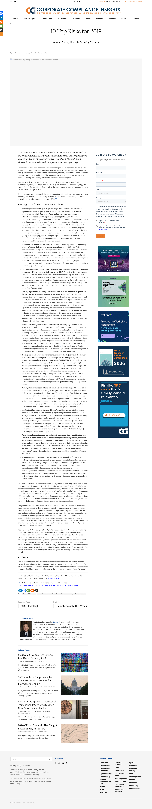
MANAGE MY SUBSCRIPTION (133, 1)
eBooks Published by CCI (105, 781)
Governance (119, 771)
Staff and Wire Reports (27, 661)
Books (87, 19)
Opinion (132, 763)
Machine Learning (66, 594)
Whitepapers (134, 789)
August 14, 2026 (41, 731)
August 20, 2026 (41, 661)
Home (12, 24)
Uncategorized (135, 777)
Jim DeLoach (16, 53)
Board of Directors (29, 594)
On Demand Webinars (119, 790)
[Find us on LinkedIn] (77, 1)
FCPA (102, 789)
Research (76, 19)
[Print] (32, 590)
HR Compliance (121, 779)
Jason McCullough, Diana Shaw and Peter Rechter (35, 711)
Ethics (102, 786)
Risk (46, 53)
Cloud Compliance (44, 594)
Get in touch (28, 779)
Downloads (61, 19)
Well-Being (133, 786)
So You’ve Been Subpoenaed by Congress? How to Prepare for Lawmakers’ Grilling (35, 680)
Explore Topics (29, 19)
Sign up (28, 781)
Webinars (112, 19)
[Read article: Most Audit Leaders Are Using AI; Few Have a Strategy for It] (74, 662)
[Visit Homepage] (76, 9)
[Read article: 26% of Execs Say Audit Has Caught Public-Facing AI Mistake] (74, 733)
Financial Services (118, 764)
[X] (36, 590)
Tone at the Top (80, 594)
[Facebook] (24, 590)
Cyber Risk (55, 594)
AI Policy (26, 766)
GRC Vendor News (119, 775)
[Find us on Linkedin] (63, 763)
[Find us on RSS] (80, 1)
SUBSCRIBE (102, 1)
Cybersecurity (105, 774)
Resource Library (133, 770)
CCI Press (104, 763)
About (15, 19)
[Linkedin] (20, 590)
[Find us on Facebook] (55, 763)
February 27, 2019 (30, 53)
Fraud (117, 768)
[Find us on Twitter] (74, 1)
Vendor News (47, 19)
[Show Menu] (11, 1)
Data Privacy (105, 777)
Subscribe (135, 19)
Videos (123, 19)
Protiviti (56, 622)
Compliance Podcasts (105, 770)
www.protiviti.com (55, 578)
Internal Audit (120, 782)
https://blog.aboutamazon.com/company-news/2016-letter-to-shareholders (48, 585)
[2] (60, 346)
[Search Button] (15, 1)
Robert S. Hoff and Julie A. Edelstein (31, 687)
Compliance (105, 766)
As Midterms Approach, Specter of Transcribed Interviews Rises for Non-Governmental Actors (37, 705)
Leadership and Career (119, 785)
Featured (18, 24)
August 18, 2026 (50, 687)
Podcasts (99, 19)
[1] (56, 199)
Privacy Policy (15, 766)
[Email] (28, 590)
